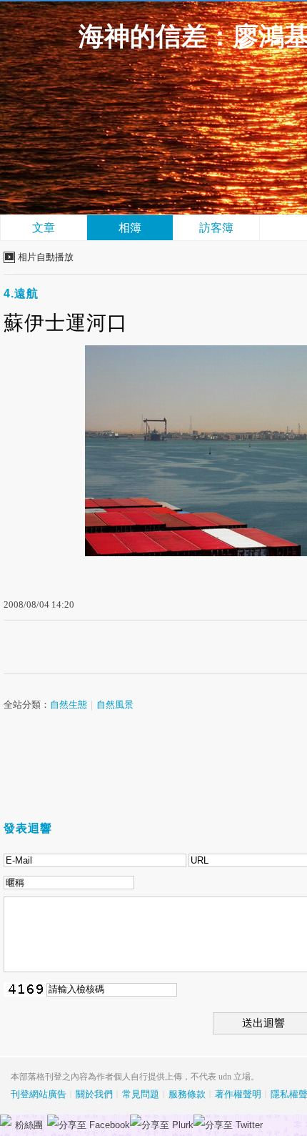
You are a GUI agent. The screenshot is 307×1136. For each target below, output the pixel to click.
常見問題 (140, 1094)
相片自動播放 (46, 257)
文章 (43, 228)
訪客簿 (216, 228)
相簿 (130, 228)
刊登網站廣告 (38, 1094)
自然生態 (68, 704)
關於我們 (94, 1094)
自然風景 (115, 704)
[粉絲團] (5, 1120)
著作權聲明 (238, 1094)
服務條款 (187, 1094)
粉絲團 (29, 1125)
